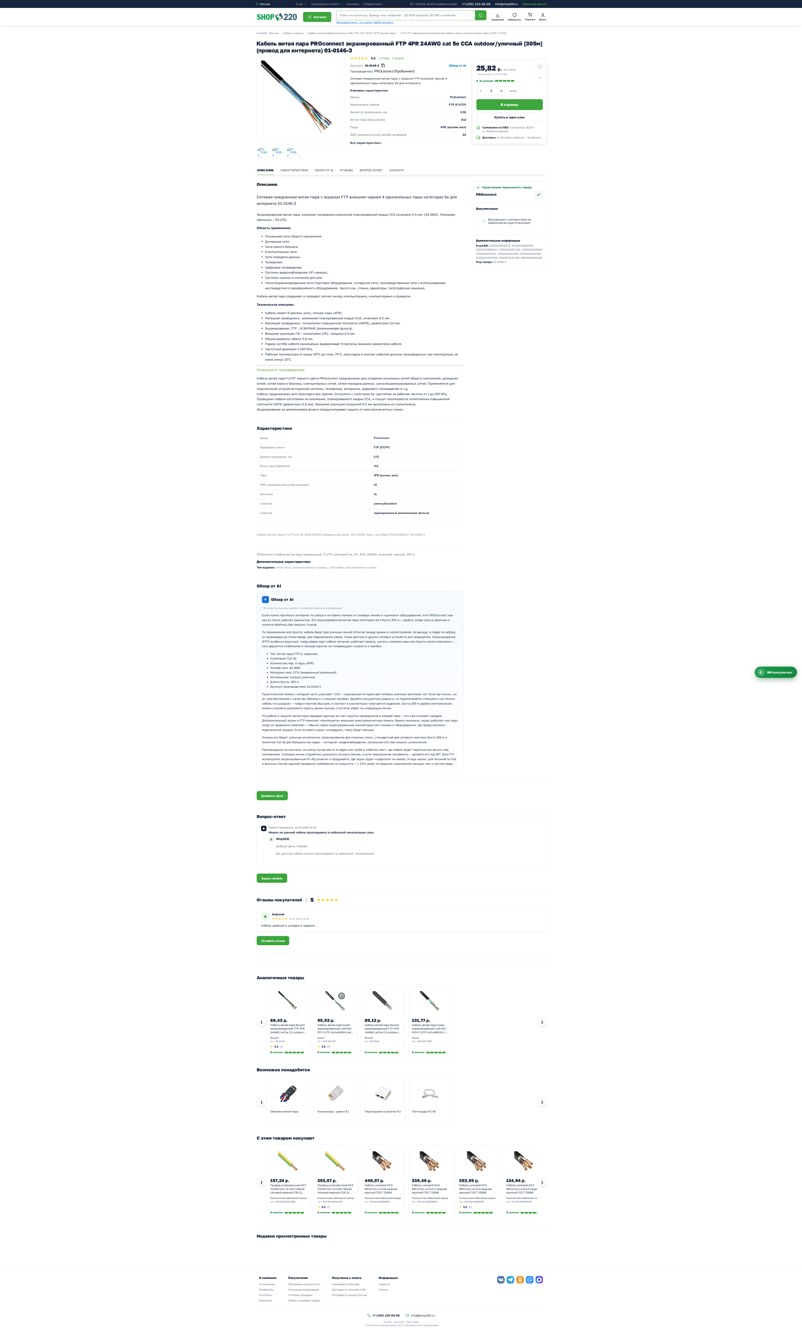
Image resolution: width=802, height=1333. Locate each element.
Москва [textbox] (265, 4)
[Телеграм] (510, 1280)
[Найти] (480, 15)
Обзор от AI (324, 170)
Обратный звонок (534, 4)
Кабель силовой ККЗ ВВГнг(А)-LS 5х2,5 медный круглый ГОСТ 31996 (429, 1188)
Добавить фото (272, 796)
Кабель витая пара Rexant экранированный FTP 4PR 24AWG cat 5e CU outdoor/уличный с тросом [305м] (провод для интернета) (382, 1029)
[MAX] (539, 1280)
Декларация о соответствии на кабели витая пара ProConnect (509, 221)
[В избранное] (540, 67)
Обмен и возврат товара (304, 1300)
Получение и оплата (324, 4)
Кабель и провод (293, 33)
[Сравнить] (540, 77)
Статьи (383, 1289)
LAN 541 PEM (424, 1041)
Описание (265, 170)
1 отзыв (383, 58)
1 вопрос (398, 58)
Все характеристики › (366, 143)
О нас (299, 4)
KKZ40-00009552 (380, 1201)
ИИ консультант (779, 672)
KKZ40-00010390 (285, 1201)
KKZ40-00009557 (474, 1201)
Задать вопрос (272, 878)
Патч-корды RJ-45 (424, 1111)
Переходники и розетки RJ (383, 1111)
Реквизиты (266, 1289)
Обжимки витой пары (284, 1111)
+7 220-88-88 (476, 4)
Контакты (352, 4)
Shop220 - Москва (267, 33)
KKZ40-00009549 (521, 1201)
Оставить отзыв (273, 940)
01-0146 (280, 1041)
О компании (267, 1284)
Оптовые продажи (300, 1295)
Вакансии (265, 1300)
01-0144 (374, 1041)
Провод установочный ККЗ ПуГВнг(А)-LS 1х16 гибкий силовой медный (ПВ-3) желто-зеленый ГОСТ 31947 (335, 1189)
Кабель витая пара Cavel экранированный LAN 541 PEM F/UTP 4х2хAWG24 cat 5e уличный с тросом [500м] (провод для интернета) (430, 1029)
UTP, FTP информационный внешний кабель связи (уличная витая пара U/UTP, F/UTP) (453, 33)
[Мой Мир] (529, 1280)
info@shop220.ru (506, 4)
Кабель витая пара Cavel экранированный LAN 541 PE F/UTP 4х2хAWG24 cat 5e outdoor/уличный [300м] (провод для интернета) (335, 1029)
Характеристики (294, 170)
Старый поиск (373, 4)
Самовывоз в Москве (345, 1284)
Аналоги (396, 170)
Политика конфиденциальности (384, 1325)
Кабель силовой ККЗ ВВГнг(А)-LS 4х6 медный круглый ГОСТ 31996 (381, 1188)
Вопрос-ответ (371, 170)
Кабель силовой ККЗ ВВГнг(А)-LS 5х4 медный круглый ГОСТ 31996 (475, 1188)
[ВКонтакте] (501, 1280)
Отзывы (346, 170)
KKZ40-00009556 (427, 1201)
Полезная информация (303, 1289)
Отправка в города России (349, 1295)
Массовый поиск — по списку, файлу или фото (364, 22)
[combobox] (275, 4)
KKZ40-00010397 (333, 1201)
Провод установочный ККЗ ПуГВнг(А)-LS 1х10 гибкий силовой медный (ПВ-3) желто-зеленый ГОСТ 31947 (288, 1189)
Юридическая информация (421, 1325)
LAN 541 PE (329, 1041)
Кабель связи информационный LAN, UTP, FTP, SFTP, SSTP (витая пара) (352, 33)
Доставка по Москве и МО (349, 1289)
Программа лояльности (304, 1284)
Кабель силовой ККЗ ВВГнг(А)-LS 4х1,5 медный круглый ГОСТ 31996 (523, 1188)
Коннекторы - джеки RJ (333, 1111)
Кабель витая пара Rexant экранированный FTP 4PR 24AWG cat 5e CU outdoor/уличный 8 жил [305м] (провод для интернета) (287, 1029)
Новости (384, 1284)
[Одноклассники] (520, 1280)
